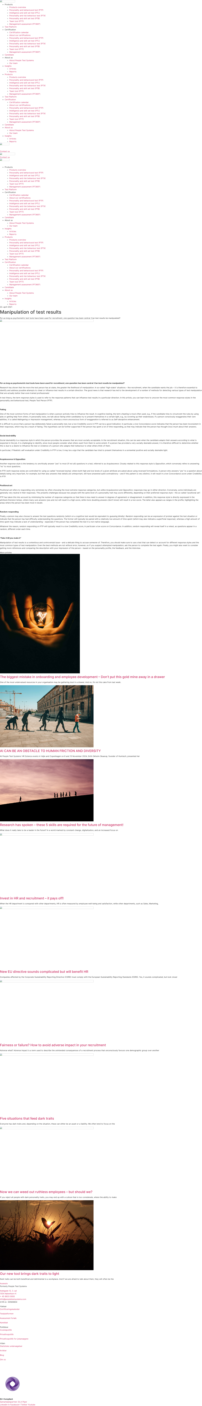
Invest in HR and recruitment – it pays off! (32, 898)
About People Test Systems (21, 60)
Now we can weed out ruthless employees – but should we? (46, 1192)
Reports (12, 71)
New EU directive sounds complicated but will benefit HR (44, 972)
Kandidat (4, 1322)
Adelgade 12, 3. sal (8, 1291)
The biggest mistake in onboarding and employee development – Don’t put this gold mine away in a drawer (82, 677)
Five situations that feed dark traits (27, 1118)
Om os (3, 1359)
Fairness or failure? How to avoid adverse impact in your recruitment (53, 1045)
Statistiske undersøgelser (11, 1346)
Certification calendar (19, 32)
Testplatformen (6, 1313)
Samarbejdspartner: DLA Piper (13, 1402)
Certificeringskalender (10, 1309)
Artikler (3, 1350)
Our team (13, 63)
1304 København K (8, 1293)
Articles (12, 69)
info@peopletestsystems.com (13, 1299)
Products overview (17, 7)
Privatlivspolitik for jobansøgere (14, 1339)
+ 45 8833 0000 (7, 1296)
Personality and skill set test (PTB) (24, 18)
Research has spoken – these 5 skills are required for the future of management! (61, 825)
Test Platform (11, 27)
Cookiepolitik (6, 1330)
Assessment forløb (8, 1318)
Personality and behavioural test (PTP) (26, 10)
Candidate (9, 55)
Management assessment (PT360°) (24, 24)
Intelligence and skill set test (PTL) (24, 13)
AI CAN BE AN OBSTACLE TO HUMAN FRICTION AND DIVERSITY (50, 751)
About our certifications (20, 35)
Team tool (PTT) (16, 21)
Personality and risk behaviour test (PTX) (27, 15)
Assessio (4, 1283)
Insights (8, 66)
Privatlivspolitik (7, 1334)
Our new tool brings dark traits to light (29, 1274)
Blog (2, 1355)
